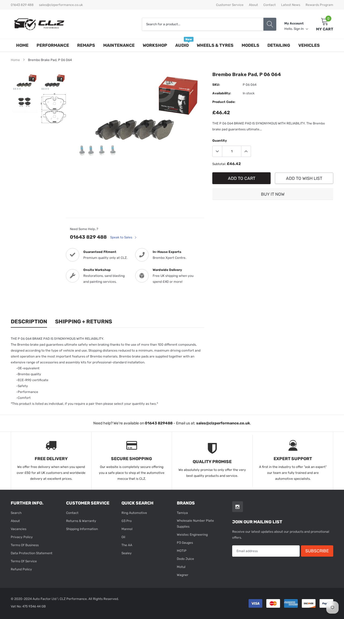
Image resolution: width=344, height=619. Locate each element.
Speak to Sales (121, 237)
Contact (269, 4)
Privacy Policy (22, 537)
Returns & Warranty (81, 521)
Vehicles (309, 45)
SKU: (216, 85)
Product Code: (223, 102)
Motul (181, 567)
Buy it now (273, 194)
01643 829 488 (88, 237)
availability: (221, 93)
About (253, 4)
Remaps (86, 45)
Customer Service (229, 4)
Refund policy (21, 569)
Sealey (126, 553)
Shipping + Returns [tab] (83, 321)
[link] (25, 82)
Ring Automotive (134, 513)
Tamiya (182, 513)
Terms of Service (24, 561)
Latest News (290, 4)
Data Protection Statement (31, 553)
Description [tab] (29, 321)
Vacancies (18, 529)
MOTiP (182, 551)
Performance (53, 45)
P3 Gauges (185, 543)
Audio (182, 45)
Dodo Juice (185, 559)
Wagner (182, 575)
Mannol (126, 529)
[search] (269, 24)
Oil (123, 537)
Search (16, 513)
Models (250, 45)
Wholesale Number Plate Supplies (195, 523)
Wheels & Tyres (215, 45)
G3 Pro (126, 521)
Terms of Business (25, 545)
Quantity (219, 140)
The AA (126, 545)
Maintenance (119, 45)
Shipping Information (82, 529)
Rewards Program (319, 4)
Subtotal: (219, 164)
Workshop (155, 45)
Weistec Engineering (192, 534)
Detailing (278, 45)
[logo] (39, 24)
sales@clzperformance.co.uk (61, 4)
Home (22, 45)
